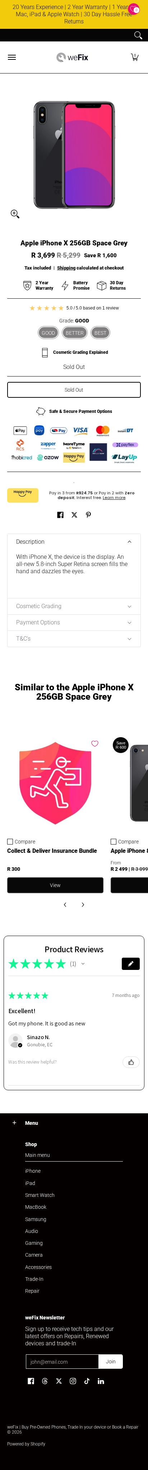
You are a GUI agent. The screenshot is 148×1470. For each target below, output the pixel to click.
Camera (34, 1255)
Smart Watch (40, 1195)
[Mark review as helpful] (131, 1062)
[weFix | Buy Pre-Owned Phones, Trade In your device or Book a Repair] (72, 57)
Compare (25, 842)
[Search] (138, 35)
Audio (31, 1231)
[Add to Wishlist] (94, 743)
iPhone (33, 1171)
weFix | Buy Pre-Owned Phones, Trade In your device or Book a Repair (72, 1427)
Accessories (38, 1267)
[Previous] (65, 905)
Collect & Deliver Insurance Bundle (52, 850)
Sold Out (74, 390)
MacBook (35, 1207)
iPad (30, 1183)
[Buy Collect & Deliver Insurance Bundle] (55, 783)
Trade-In (34, 1279)
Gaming (34, 1243)
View (55, 885)
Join (111, 1361)
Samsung (35, 1219)
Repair (32, 1291)
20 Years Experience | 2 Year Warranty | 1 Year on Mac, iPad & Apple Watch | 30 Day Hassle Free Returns (74, 14)
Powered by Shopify (26, 1444)
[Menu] (11, 57)
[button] (135, 57)
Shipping (66, 268)
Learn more (114, 497)
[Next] (83, 905)
